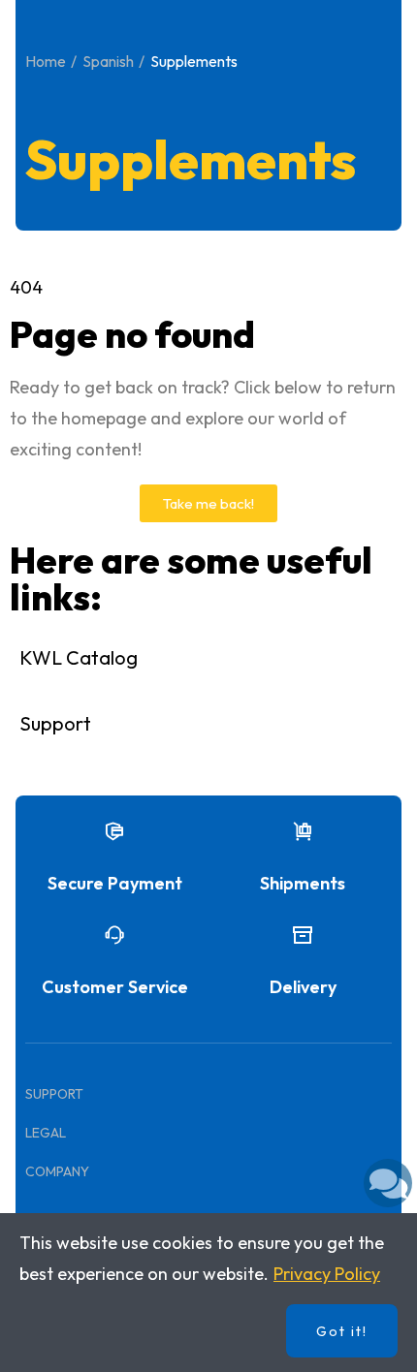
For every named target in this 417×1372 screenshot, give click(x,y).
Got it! (342, 1331)
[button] (208, 503)
